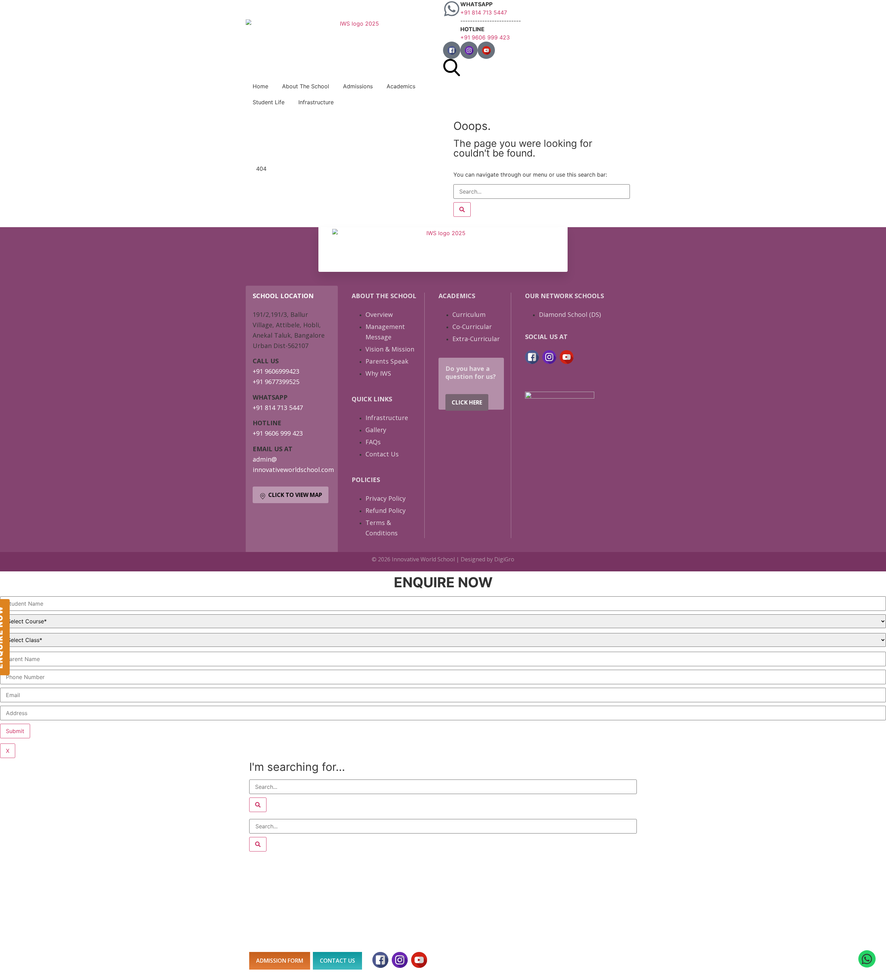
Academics (401, 86)
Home (260, 86)
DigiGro (504, 559)
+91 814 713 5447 (483, 12)
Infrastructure (316, 102)
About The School (305, 86)
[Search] (462, 209)
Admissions (358, 86)
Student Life (268, 102)
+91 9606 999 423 (485, 37)
